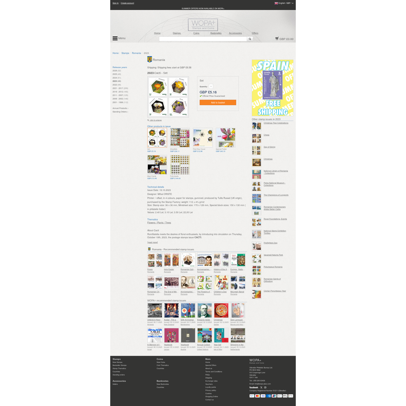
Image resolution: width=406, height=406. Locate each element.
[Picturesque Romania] (257, 270)
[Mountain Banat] (238, 282)
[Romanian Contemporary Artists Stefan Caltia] (257, 210)
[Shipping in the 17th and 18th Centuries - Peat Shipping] (238, 335)
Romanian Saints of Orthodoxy (272, 279)
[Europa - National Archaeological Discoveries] (238, 260)
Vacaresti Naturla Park (273, 254)
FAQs (207, 374)
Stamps (177, 33)
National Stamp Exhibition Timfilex (275, 231)
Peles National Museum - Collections (274, 184)
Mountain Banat (237, 291)
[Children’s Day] (221, 282)
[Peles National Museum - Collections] (257, 186)
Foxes (150, 269)
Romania (136, 53)
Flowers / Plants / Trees (159, 222)
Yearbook (168, 344)
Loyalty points (210, 387)
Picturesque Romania (273, 266)
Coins (196, 33)
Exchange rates (211, 381)
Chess (266, 134)
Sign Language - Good (240, 319)
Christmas (218, 319)
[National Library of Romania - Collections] (257, 174)
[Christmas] (221, 310)
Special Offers (210, 365)
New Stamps (117, 362)
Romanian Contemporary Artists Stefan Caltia (275, 207)
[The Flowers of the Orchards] (204, 282)
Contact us (209, 399)
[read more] (152, 242)
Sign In (116, 3)
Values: (151, 212)
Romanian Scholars (189, 269)
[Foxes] (154, 260)
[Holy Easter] (171, 260)
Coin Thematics (163, 365)
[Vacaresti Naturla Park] (257, 258)
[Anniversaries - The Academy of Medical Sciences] (188, 282)
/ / (285, 3)
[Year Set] (221, 335)
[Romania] (150, 59)
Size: (149, 205)
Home (157, 33)
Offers (255, 33)
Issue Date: (153, 190)
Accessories (235, 33)
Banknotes (216, 33)
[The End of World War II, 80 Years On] (171, 282)
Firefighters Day (270, 242)
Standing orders (119, 374)
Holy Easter (169, 269)
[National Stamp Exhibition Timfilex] (257, 234)
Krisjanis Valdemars (205, 319)
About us (208, 368)
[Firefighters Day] (257, 246)
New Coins (161, 362)
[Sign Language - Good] (238, 310)
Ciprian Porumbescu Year (275, 290)
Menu (121, 38)
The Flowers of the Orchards (209, 291)
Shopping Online (211, 396)
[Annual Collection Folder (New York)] (204, 335)
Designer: (152, 194)
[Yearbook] (171, 335)
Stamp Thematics (119, 368)
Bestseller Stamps (120, 365)
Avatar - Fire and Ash (173, 319)
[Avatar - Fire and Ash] (171, 310)
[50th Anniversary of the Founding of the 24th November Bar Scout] (188, 310)
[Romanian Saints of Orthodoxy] (257, 282)
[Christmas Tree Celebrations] (257, 126)
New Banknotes (163, 384)
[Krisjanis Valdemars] (204, 310)
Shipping (208, 377)
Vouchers (209, 384)
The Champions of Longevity (276, 194)
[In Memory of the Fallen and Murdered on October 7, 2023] (154, 335)
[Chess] (257, 138)
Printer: (151, 198)
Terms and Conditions (213, 371)
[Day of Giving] (257, 150)
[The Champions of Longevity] (257, 198)
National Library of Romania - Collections (276, 171)
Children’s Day (220, 291)
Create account (127, 3)
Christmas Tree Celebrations (276, 122)
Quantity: (204, 86)
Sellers (115, 384)
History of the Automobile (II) (226, 269)
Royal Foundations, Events (275, 218)
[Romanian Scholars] (188, 260)
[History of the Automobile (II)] (221, 260)
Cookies (208, 393)
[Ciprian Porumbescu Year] (257, 294)
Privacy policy (210, 390)
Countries (116, 371)
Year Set (217, 344)
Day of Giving (269, 146)
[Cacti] (157, 137)
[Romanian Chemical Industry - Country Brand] (154, 282)
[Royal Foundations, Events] (257, 222)
